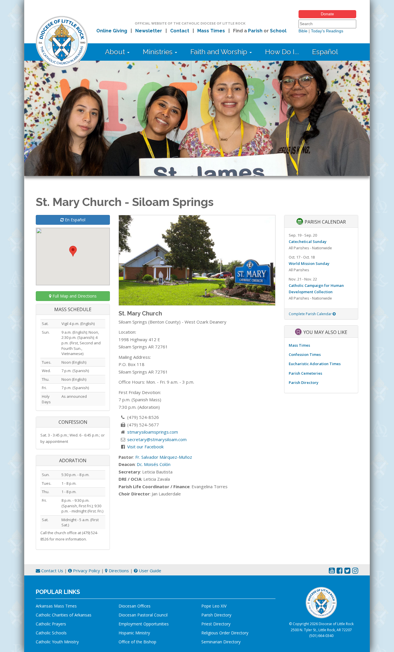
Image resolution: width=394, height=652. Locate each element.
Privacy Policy (86, 570)
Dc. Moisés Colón (153, 464)
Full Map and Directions (74, 296)
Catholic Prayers (51, 624)
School (278, 31)
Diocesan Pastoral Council (143, 615)
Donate (327, 14)
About (116, 52)
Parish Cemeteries (305, 373)
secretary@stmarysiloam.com (157, 439)
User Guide (149, 570)
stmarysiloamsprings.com (152, 432)
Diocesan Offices (135, 606)
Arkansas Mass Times (56, 606)
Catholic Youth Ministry (57, 641)
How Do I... (282, 52)
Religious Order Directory (224, 633)
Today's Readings (327, 31)
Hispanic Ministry (134, 633)
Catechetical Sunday (308, 241)
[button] (73, 251)
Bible (303, 31)
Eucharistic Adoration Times (315, 363)
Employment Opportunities (144, 624)
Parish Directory (303, 382)
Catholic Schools (51, 633)
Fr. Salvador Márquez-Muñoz (163, 457)
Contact (179, 31)
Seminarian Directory (221, 641)
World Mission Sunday (309, 263)
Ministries (158, 52)
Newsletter (148, 31)
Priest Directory (215, 624)
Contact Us (51, 570)
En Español (74, 219)
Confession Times (305, 354)
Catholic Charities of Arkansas (63, 615)
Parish (255, 31)
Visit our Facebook (145, 446)
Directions (118, 570)
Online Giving (111, 31)
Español (325, 52)
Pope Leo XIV (213, 606)
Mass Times (211, 31)
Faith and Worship (219, 52)
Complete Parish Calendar (311, 313)
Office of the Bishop (137, 641)
